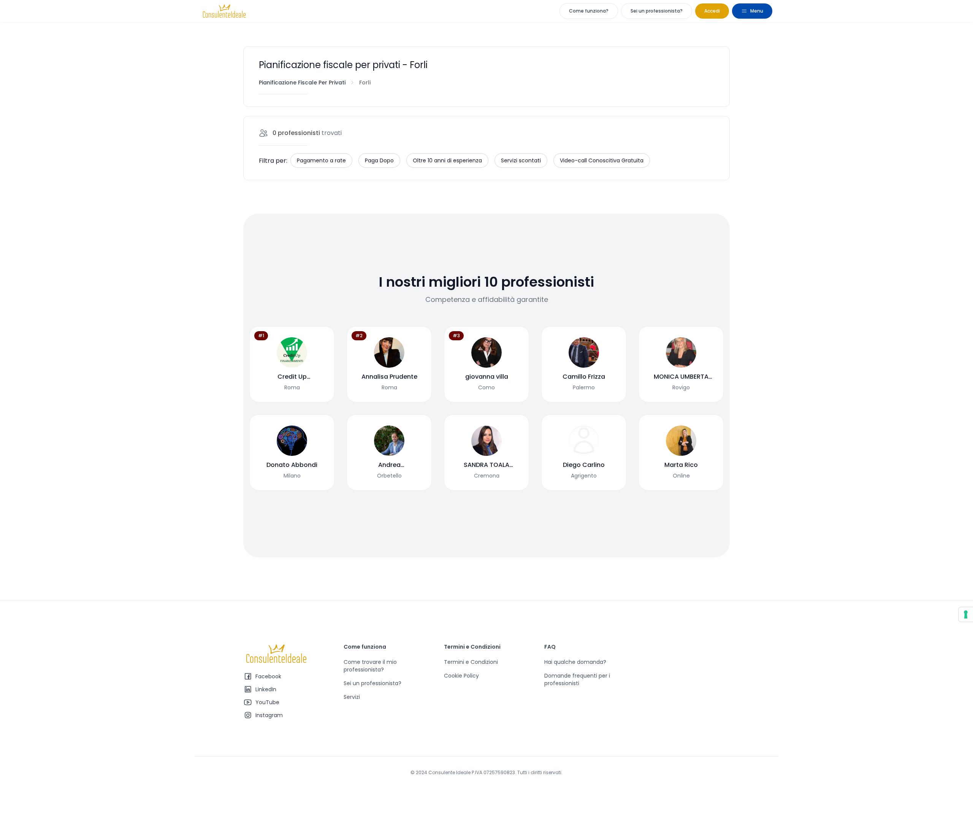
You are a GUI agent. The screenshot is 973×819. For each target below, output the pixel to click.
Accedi (712, 11)
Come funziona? (589, 11)
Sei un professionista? (657, 11)
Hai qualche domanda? (575, 662)
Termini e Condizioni (471, 662)
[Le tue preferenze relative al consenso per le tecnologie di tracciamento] (966, 614)
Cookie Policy (461, 675)
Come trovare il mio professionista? (370, 665)
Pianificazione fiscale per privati (302, 82)
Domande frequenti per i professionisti (577, 679)
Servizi (352, 697)
